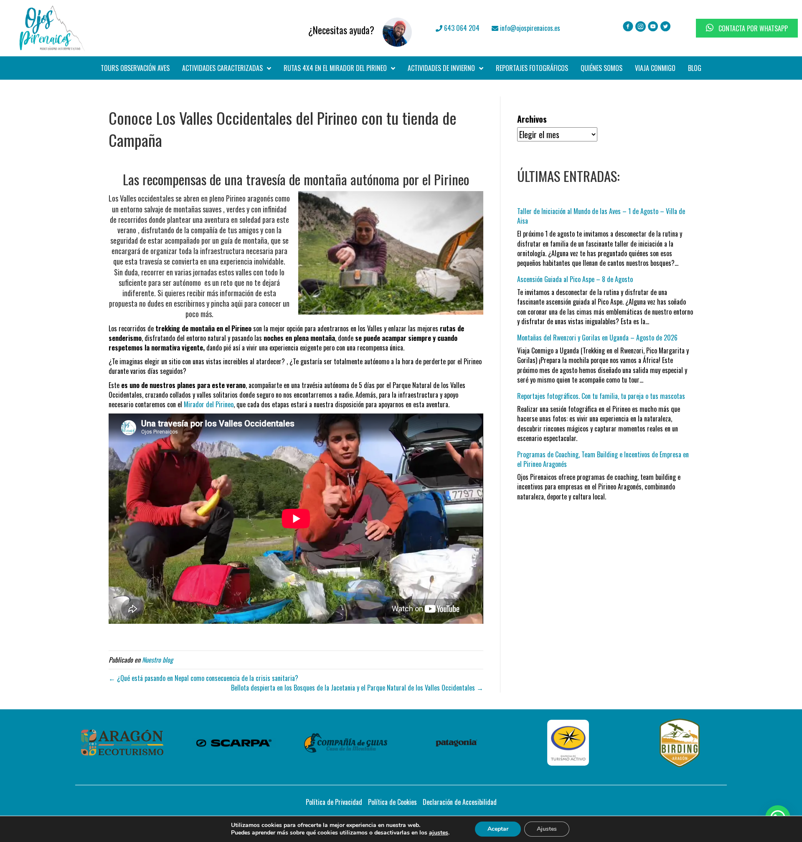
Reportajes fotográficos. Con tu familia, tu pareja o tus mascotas (601, 396)
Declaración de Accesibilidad (460, 802)
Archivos (532, 119)
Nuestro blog (157, 660)
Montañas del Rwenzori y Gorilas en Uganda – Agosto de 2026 (597, 338)
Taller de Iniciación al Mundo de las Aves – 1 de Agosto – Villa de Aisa (601, 216)
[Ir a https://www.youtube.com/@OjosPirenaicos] (653, 27)
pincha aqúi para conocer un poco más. (237, 308)
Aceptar (497, 829)
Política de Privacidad (334, 802)
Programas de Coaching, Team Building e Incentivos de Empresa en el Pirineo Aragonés (603, 459)
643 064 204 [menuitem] (461, 28)
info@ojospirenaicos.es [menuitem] (529, 28)
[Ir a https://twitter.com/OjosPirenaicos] (665, 27)
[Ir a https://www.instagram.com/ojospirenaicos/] (640, 27)
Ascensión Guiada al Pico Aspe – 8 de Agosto (575, 279)
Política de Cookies (392, 802)
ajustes (438, 833)
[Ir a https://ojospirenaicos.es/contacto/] (287, 28)
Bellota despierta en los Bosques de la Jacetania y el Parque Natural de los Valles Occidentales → (357, 688)
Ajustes (547, 829)
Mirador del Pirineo (208, 404)
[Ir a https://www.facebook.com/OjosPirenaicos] (628, 27)
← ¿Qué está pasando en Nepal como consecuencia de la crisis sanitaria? (203, 678)
